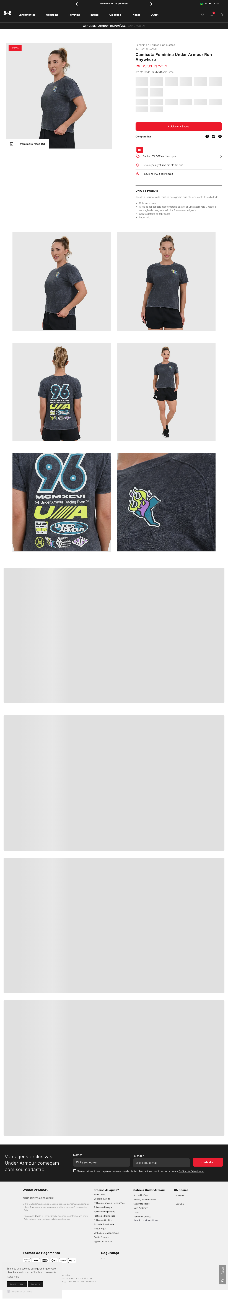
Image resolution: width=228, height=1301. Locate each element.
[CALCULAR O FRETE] (181, 155)
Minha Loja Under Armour (106, 1233)
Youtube (180, 1204)
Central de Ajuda (102, 1198)
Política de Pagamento (104, 1211)
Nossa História (140, 1195)
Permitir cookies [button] (17, 1284)
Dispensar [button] (35, 1284)
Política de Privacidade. (191, 1171)
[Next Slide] (151, 4)
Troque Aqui (100, 1228)
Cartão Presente (101, 1237)
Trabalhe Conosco (142, 1216)
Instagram (180, 1195)
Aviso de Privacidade (104, 1224)
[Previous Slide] (76, 4)
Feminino (141, 44)
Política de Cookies (103, 1220)
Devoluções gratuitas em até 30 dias (163, 174)
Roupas (154, 44)
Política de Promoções (104, 1215)
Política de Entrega (103, 1207)
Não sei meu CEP (203, 154)
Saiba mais (13, 1276)
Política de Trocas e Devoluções (109, 1203)
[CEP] (157, 151)
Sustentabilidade (141, 1203)
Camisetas (168, 44)
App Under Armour (103, 1241)
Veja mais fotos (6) (32, 143)
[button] (20, 1291)
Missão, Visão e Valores (145, 1199)
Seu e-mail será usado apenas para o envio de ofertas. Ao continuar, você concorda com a (140, 1171)
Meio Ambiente (140, 1208)
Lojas (136, 1212)
